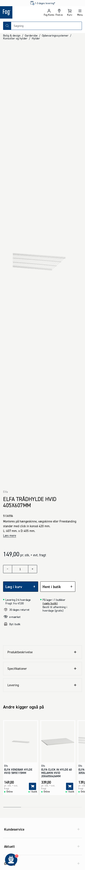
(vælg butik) (50, 603)
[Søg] (7, 26)
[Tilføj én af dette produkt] (32, 569)
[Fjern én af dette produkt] (7, 569)
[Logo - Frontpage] (21, 12)
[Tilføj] (32, 786)
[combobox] (46, 26)
